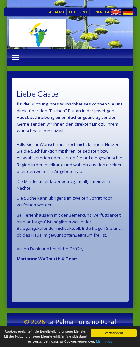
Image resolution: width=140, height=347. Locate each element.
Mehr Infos (104, 341)
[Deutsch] (121, 13)
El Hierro (78, 11)
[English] (109, 13)
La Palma (55, 11)
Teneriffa (100, 11)
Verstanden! (114, 332)
